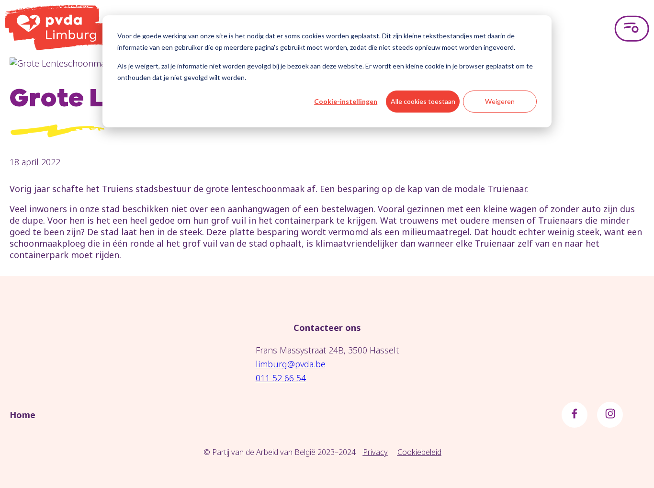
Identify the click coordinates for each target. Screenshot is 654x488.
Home (22, 414)
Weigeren (500, 101)
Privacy (375, 452)
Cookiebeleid (419, 452)
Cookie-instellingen (345, 101)
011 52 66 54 (281, 378)
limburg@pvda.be (291, 364)
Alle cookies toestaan (423, 101)
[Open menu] (631, 29)
